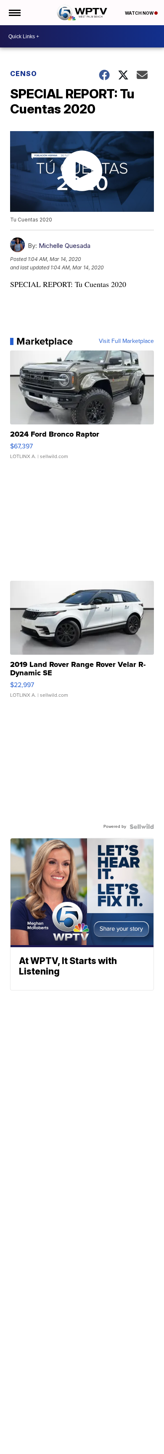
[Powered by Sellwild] (142, 827)
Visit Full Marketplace (126, 341)
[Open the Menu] (14, 12)
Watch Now (139, 13)
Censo (23, 73)
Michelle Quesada (64, 246)
